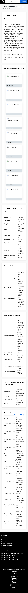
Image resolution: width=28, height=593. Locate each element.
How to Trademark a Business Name (10, 559)
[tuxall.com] (14, 136)
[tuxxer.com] (14, 150)
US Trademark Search (6, 543)
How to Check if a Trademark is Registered (12, 553)
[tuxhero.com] (14, 93)
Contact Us (4, 540)
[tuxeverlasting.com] (14, 122)
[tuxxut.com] (14, 178)
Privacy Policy (4, 542)
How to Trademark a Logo (7, 557)
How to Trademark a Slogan (8, 555)
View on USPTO (18, 415)
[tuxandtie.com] (14, 107)
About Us (3, 538)
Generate (23, 1)
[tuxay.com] (14, 192)
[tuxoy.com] (14, 164)
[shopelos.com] (14, 79)
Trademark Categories (6, 545)
